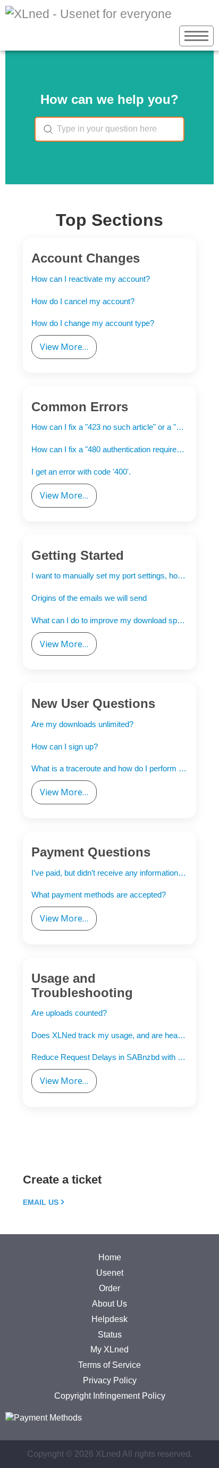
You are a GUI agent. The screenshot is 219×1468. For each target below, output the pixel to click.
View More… (64, 347)
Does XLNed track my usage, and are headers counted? (109, 1035)
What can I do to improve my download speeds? (109, 620)
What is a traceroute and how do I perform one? (109, 768)
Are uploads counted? (69, 1012)
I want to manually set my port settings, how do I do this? (109, 575)
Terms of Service (109, 1364)
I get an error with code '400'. (81, 471)
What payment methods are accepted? (98, 894)
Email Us (40, 1202)
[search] (109, 129)
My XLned (109, 1349)
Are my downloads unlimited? (82, 724)
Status (110, 1334)
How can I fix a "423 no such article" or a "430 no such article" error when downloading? (109, 426)
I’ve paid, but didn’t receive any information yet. (109, 872)
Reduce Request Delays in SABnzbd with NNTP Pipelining (109, 1057)
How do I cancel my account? (82, 301)
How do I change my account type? (92, 323)
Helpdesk (109, 1319)
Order (109, 1288)
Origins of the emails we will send (89, 597)
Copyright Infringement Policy (109, 1395)
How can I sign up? (64, 746)
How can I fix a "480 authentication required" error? (109, 449)
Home (109, 1257)
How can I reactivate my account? (90, 278)
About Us (109, 1303)
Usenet (109, 1272)
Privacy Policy (110, 1380)
